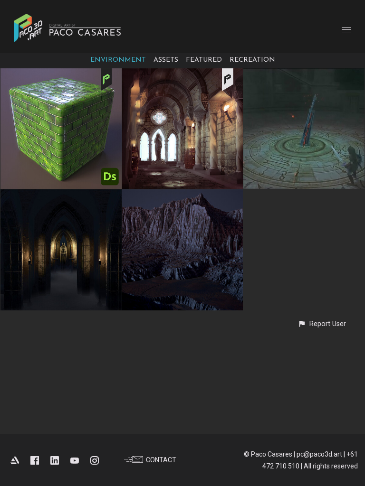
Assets (166, 60)
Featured (204, 60)
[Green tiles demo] (61, 75)
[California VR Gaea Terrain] (182, 196)
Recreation (252, 60)
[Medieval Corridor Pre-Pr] (182, 75)
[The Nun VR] (61, 196)
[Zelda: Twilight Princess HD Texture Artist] (304, 75)
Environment (118, 60)
